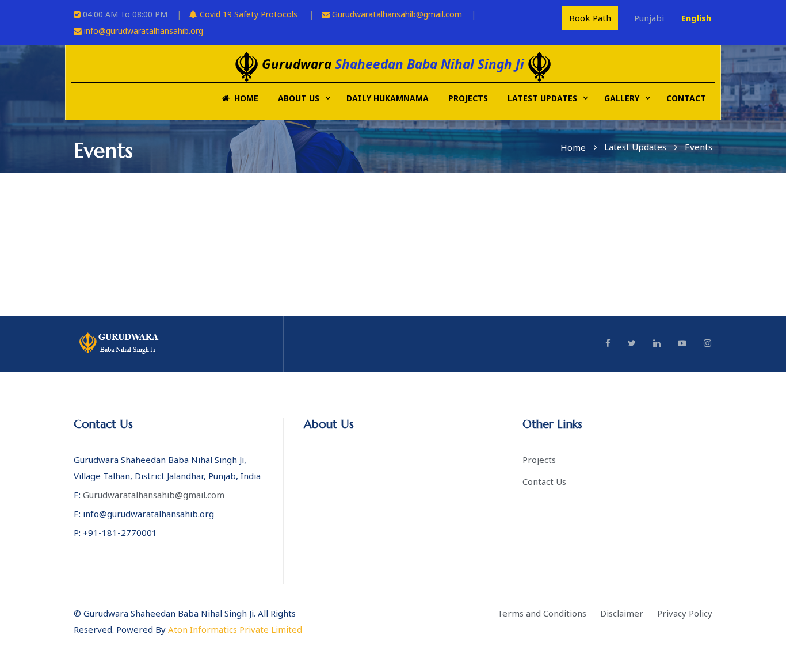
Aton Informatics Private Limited (235, 629)
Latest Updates (542, 98)
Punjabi (649, 18)
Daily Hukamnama (387, 98)
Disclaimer (621, 613)
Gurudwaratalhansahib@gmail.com (397, 14)
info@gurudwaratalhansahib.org (143, 30)
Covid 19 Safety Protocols (247, 14)
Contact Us (544, 481)
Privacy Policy (684, 613)
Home (244, 98)
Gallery (621, 98)
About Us (298, 98)
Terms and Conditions (541, 613)
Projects (468, 98)
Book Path (590, 18)
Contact (686, 98)
